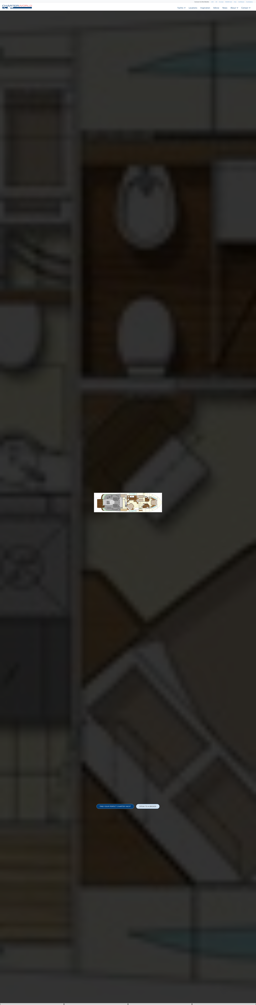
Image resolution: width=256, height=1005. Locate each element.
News (224, 8)
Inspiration (205, 8)
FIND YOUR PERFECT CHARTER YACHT (115, 806)
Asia (235, 2)
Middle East (228, 2)
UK (216, 2)
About (233, 8)
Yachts (180, 8)
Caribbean (241, 2)
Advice (216, 8)
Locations (193, 8)
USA (212, 2)
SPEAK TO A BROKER (147, 806)
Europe (221, 2)
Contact (244, 8)
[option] (128, 502)
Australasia (249, 2)
